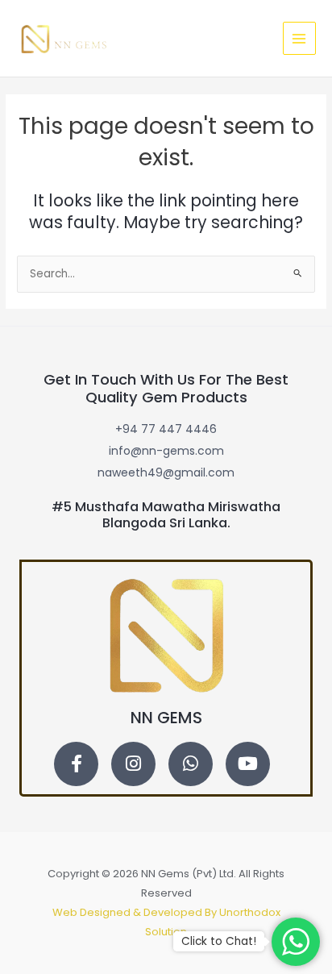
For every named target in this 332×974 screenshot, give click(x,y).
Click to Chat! (218, 941)
